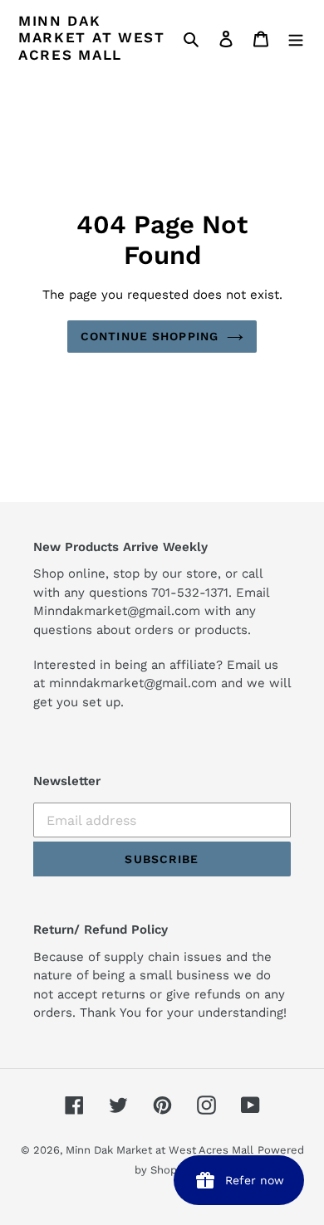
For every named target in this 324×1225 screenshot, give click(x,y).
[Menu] (295, 38)
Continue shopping (149, 336)
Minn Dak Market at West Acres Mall (91, 37)
